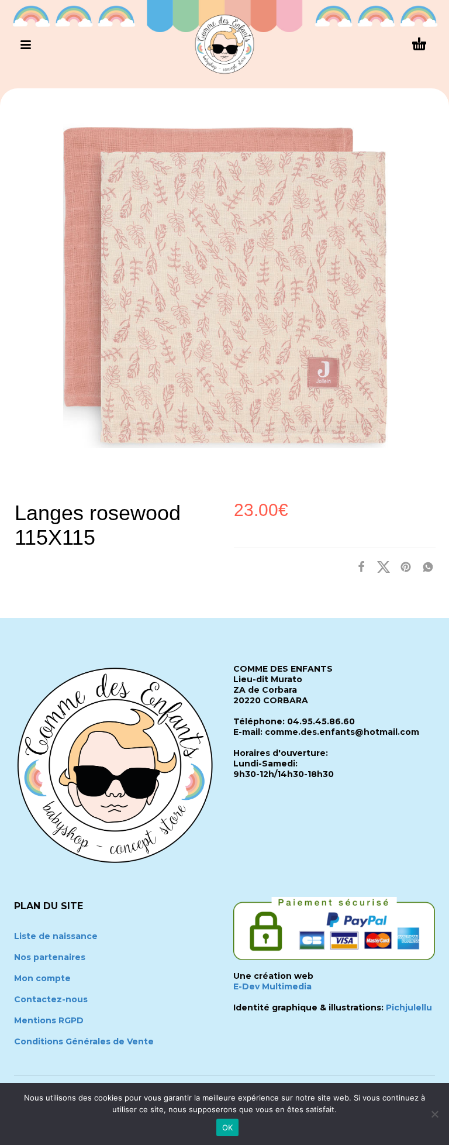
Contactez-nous (51, 999)
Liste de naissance (56, 936)
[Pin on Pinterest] (402, 566)
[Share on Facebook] (358, 566)
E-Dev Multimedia (272, 986)
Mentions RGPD (49, 1020)
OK (227, 1127)
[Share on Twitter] (380, 566)
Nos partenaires (49, 957)
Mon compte (42, 978)
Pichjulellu (409, 1007)
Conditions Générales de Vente (84, 1041)
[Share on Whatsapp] (424, 566)
